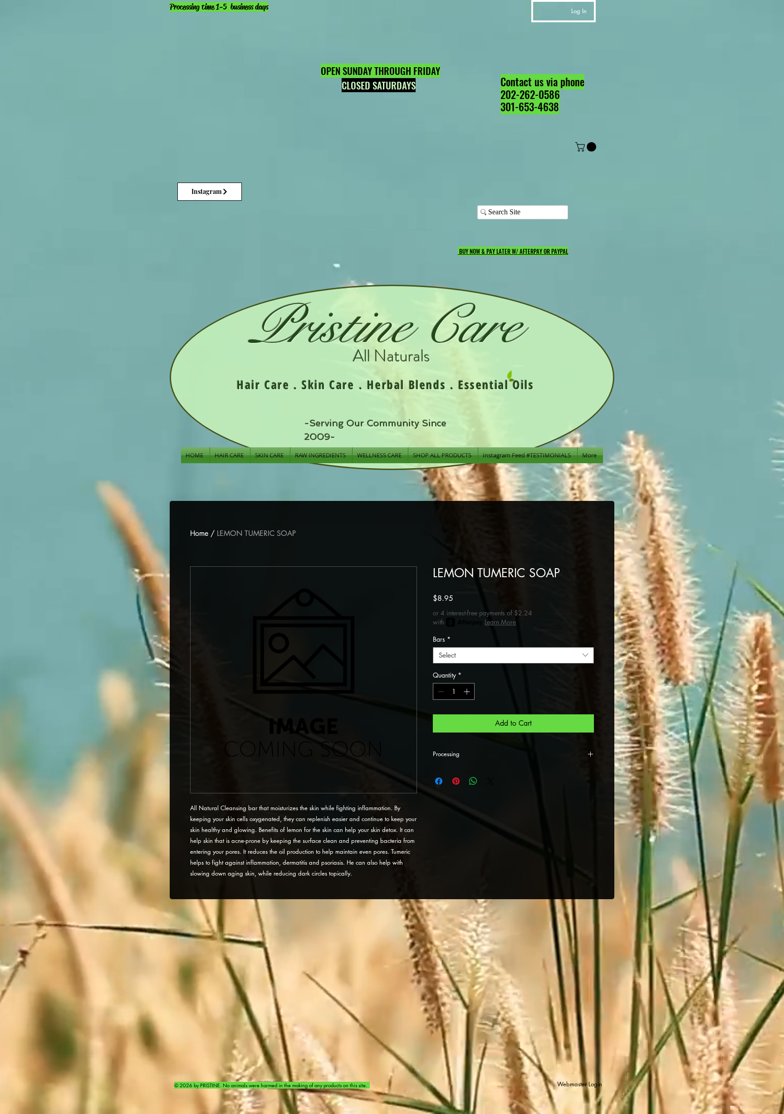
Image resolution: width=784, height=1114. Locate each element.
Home (199, 533)
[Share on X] (490, 781)
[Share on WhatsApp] (473, 781)
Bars (442, 640)
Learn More (500, 622)
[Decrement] (440, 691)
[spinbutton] (454, 691)
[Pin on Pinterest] (456, 781)
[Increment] (467, 691)
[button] (586, 147)
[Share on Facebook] (438, 781)
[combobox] (513, 655)
